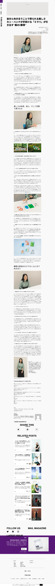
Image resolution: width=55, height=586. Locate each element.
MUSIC (15, 563)
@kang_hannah (33, 371)
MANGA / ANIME (22, 566)
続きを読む (25, 546)
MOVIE (21, 563)
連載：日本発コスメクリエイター (43, 27)
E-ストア (31, 560)
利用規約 (30, 578)
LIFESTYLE (22, 564)
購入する (23, 549)
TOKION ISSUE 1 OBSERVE (18, 540)
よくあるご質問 (13, 578)
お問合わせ (17, 578)
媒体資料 (39, 578)
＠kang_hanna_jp (34, 372)
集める (47, 30)
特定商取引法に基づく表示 (23, 578)
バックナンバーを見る (23, 551)
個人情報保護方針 (34, 578)
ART (14, 562)
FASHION (21, 562)
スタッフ (31, 562)
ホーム (15, 560)
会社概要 (43, 578)
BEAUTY (44, 30)
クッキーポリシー (26, 585)
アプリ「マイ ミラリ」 (19, 334)
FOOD (15, 564)
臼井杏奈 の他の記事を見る (20, 421)
